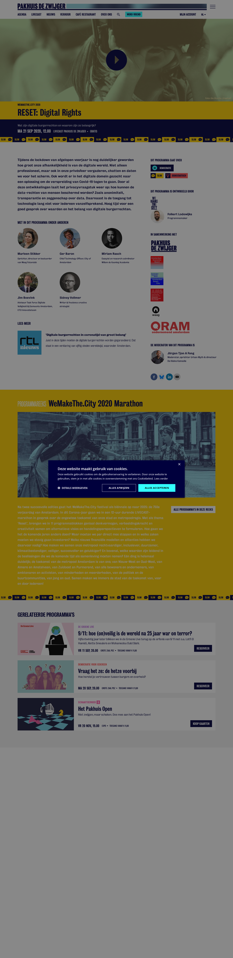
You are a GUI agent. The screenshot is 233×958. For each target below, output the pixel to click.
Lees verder (161, 478)
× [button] (179, 464)
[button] (73, 488)
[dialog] (116, 479)
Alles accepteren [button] (157, 487)
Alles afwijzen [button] (119, 487)
